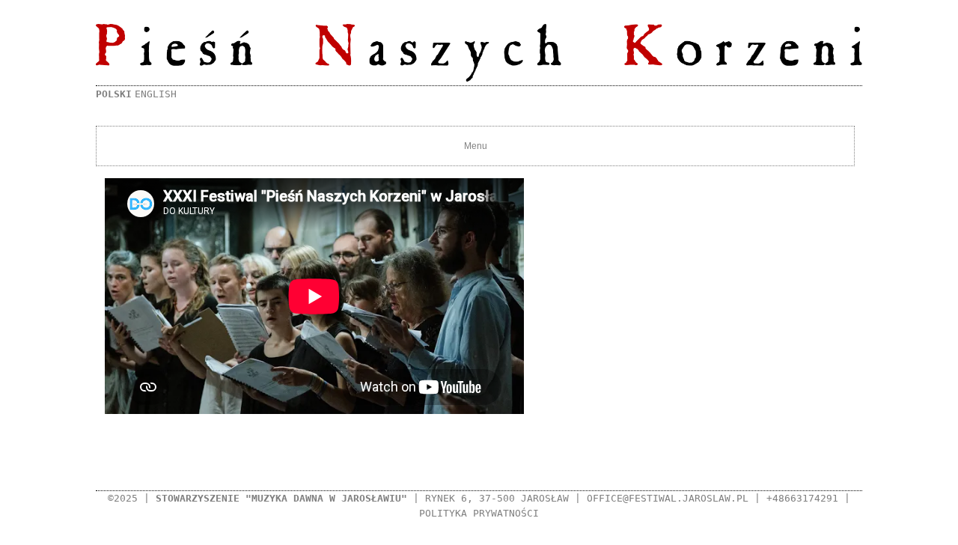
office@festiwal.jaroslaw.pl (667, 498)
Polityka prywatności (479, 513)
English (156, 94)
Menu (475, 146)
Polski (114, 94)
